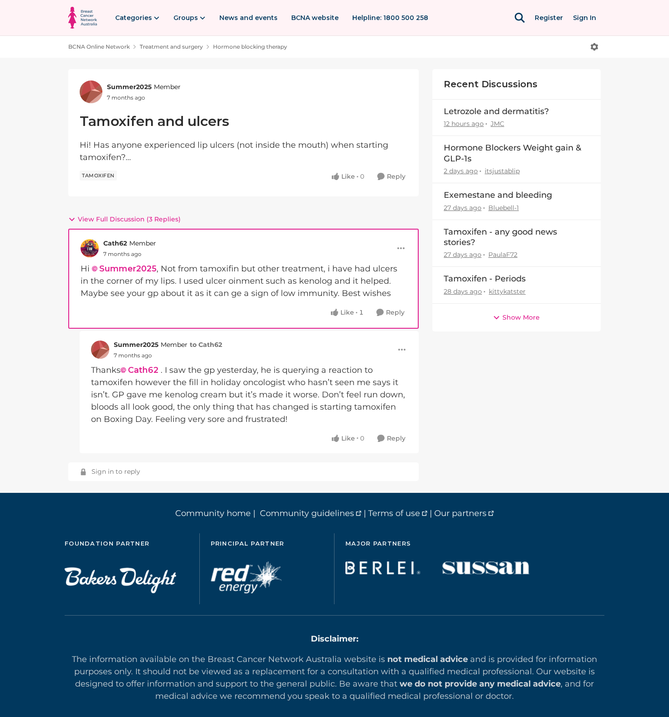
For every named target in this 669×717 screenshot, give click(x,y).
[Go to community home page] (82, 18)
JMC (497, 124)
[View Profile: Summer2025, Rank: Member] (91, 91)
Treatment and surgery (171, 46)
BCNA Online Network (99, 46)
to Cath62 (206, 345)
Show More (521, 317)
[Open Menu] (594, 46)
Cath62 (115, 243)
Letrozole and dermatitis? (496, 111)
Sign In (584, 18)
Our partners (460, 513)
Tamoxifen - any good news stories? (500, 237)
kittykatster (507, 291)
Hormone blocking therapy (250, 46)
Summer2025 (129, 87)
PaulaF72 (502, 255)
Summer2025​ (128, 269)
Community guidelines (307, 513)
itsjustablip (502, 171)
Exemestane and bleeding (498, 195)
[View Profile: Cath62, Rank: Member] (90, 248)
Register (549, 18)
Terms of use (394, 513)
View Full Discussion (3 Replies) (129, 219)
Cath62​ (143, 370)
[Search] (519, 17)
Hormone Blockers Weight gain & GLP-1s (512, 153)
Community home (213, 513)
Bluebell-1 (503, 208)
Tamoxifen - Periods (485, 279)
